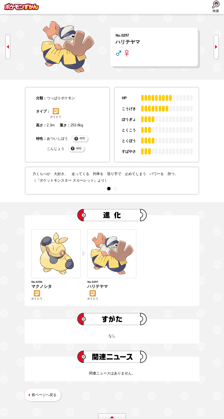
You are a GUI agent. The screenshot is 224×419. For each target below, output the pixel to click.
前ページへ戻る (44, 395)
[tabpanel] (112, 177)
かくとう (55, 116)
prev (8, 47)
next (216, 47)
